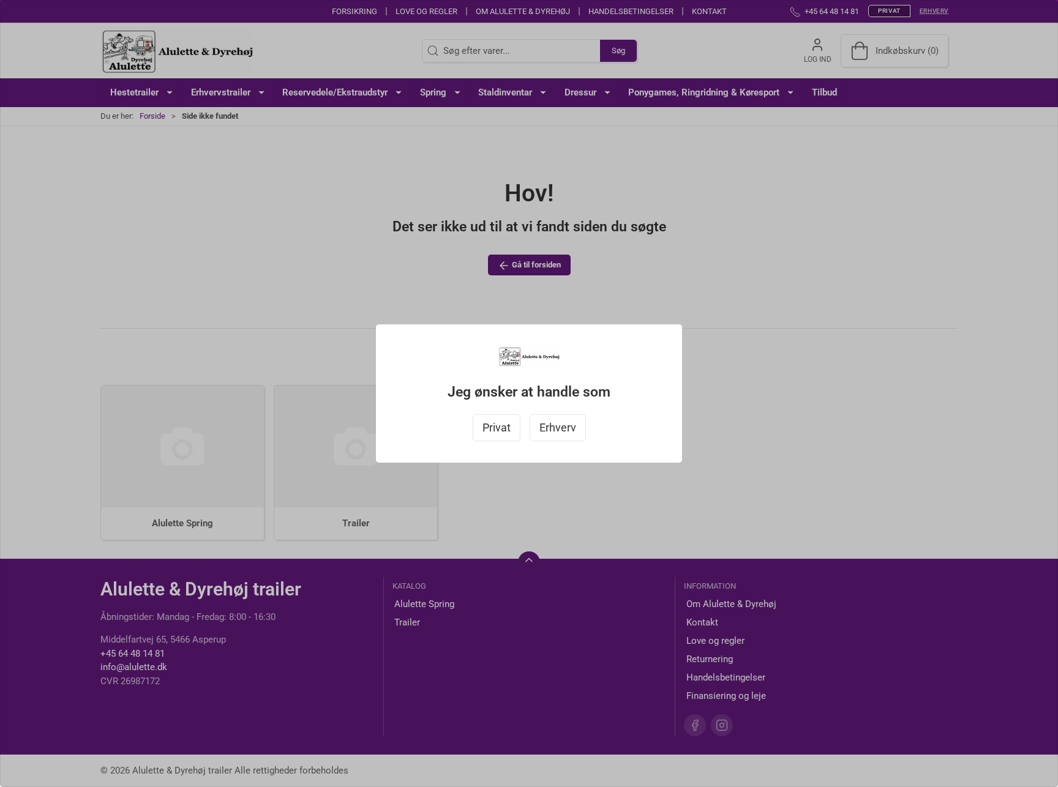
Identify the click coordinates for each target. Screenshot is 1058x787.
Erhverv (557, 428)
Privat (496, 428)
